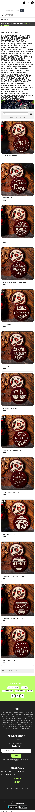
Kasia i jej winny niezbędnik (10, 155)
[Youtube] (22, 696)
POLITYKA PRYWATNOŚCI (16, 743)
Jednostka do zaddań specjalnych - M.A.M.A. (13, 576)
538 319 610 (17, 782)
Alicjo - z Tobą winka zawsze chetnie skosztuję (14, 282)
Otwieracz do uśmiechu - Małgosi (11, 492)
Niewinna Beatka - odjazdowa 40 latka (12, 450)
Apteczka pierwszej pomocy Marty (11, 240)
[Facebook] (24, 2)
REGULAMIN (16, 740)
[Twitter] (17, 696)
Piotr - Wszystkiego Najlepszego (11, 408)
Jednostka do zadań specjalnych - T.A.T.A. (13, 618)
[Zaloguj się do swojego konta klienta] (2, 14)
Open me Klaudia (7, 324)
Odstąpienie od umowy (7, 811)
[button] (13, 687)
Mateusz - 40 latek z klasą (9, 534)
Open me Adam (6, 366)
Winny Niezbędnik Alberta (9, 660)
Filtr (31, 114)
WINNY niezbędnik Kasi (8, 198)
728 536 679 (17, 779)
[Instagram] (28, 2)
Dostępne (16, 114)
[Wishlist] (7, 14)
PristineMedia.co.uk (22, 801)
